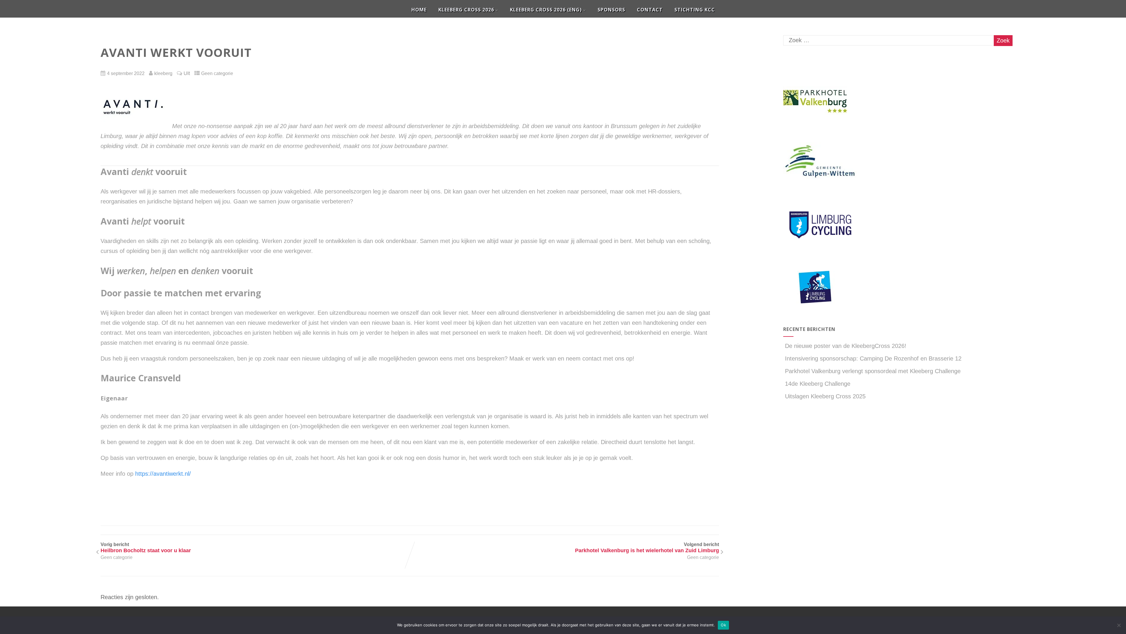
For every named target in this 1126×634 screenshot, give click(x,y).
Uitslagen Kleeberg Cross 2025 (825, 396)
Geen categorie (217, 73)
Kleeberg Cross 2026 (466, 9)
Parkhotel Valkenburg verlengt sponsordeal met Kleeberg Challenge (873, 371)
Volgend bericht (647, 547)
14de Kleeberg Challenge (817, 383)
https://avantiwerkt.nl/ (163, 473)
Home (419, 9)
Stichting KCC (694, 9)
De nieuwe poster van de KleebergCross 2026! (845, 346)
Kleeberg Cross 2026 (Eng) (546, 9)
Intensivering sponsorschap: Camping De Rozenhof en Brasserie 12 (873, 358)
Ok (723, 625)
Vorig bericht (146, 547)
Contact (650, 9)
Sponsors (611, 9)
